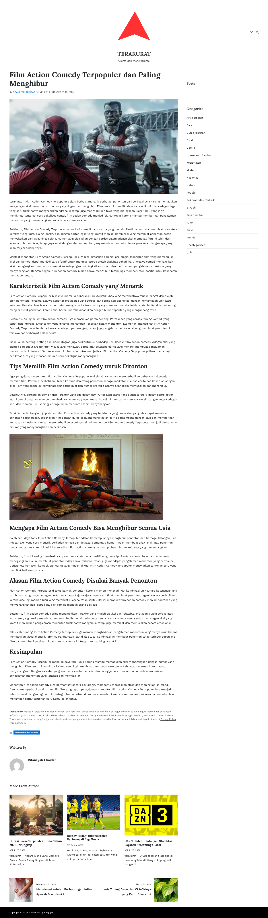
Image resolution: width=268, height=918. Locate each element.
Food (190, 140)
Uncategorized (196, 245)
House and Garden (199, 155)
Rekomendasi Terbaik (26, 732)
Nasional (192, 177)
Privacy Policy (168, 719)
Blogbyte (48, 912)
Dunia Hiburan (196, 132)
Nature (191, 185)
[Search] (257, 32)
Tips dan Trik (195, 215)
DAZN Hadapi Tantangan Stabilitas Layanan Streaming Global (148, 843)
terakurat (16, 201)
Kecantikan (194, 162)
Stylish (191, 207)
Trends (191, 237)
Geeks (191, 147)
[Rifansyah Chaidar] (16, 765)
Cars (189, 125)
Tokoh (190, 222)
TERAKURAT (134, 54)
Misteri (191, 170)
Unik (190, 252)
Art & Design (195, 117)
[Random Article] (251, 32)
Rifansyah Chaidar (24, 92)
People (191, 192)
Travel (191, 230)
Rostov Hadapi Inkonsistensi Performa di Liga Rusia (87, 837)
